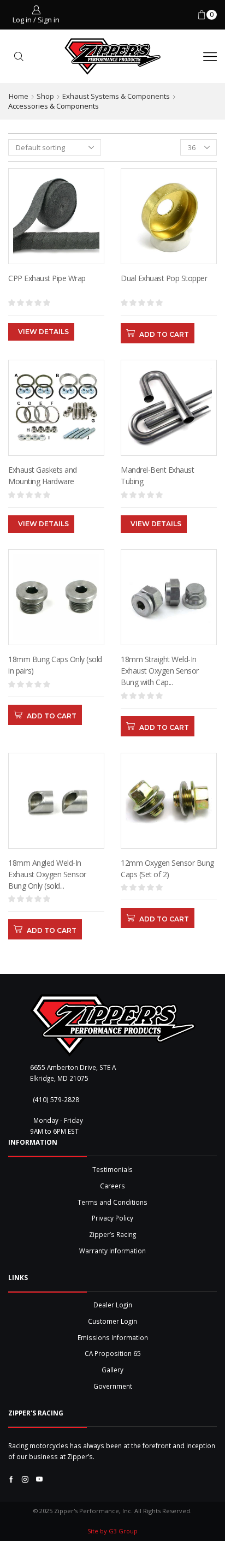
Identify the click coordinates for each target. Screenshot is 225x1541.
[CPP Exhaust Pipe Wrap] (56, 293)
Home (18, 96)
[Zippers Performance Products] (113, 1025)
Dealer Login (112, 1304)
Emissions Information (113, 1337)
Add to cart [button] (164, 334)
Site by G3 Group (112, 1531)
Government (112, 1386)
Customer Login (112, 1321)
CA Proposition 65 (113, 1353)
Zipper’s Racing (112, 1234)
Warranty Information (112, 1250)
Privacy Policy (112, 1217)
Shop (45, 96)
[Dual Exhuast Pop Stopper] (169, 293)
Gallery (112, 1369)
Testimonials (112, 1169)
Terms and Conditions (112, 1202)
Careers (112, 1185)
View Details (43, 332)
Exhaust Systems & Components (116, 96)
